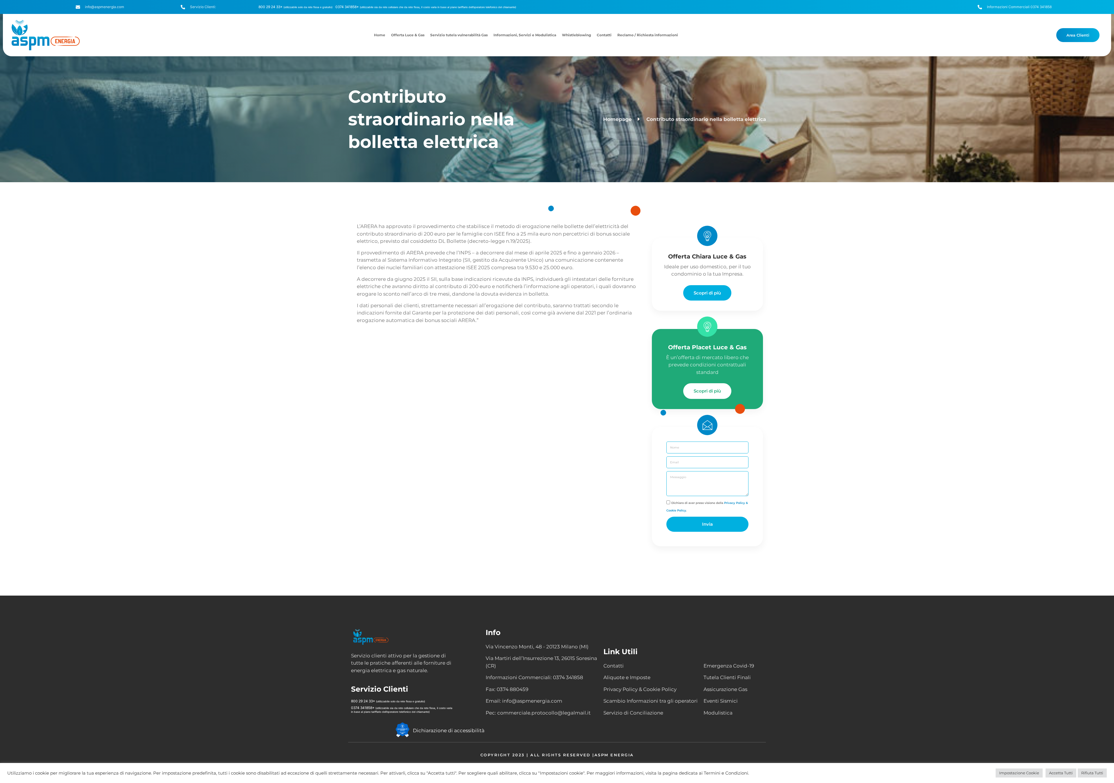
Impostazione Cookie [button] (1019, 773)
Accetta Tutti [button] (1061, 773)
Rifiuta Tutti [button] (1092, 773)
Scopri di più (707, 293)
